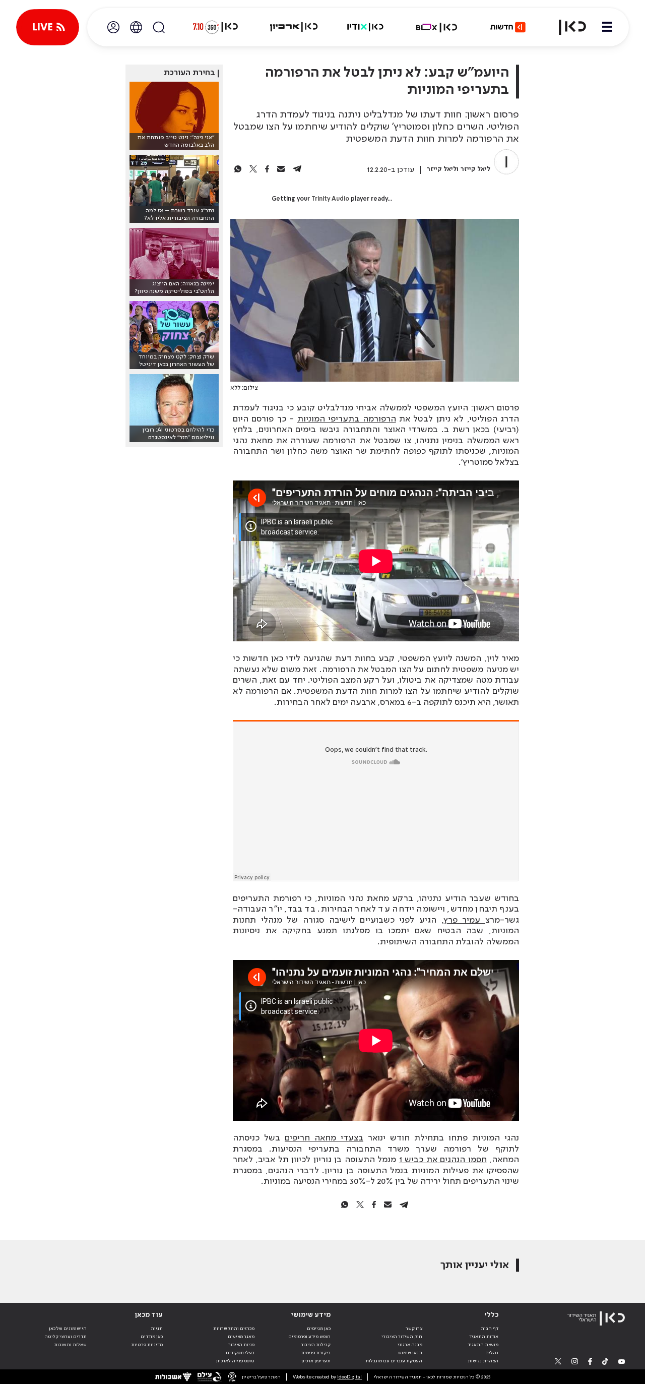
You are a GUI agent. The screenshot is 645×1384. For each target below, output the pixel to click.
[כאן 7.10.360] (215, 27)
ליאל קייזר (475, 169)
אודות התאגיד (483, 1336)
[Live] (47, 27)
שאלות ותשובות (70, 1344)
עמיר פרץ (464, 920)
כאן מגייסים (319, 1328)
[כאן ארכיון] (294, 27)
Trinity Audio (330, 199)
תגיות (157, 1328)
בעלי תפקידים (240, 1352)
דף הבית (489, 1328)
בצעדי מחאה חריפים (324, 1137)
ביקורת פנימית (316, 1352)
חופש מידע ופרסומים (309, 1336)
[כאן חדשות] (508, 27)
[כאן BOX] (437, 27)
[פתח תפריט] (607, 27)
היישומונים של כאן (68, 1328)
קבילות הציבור (316, 1344)
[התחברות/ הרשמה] (113, 27)
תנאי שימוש (410, 1352)
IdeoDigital (349, 1376)
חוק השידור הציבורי (401, 1336)
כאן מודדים (152, 1336)
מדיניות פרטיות (147, 1344)
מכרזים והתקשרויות (233, 1328)
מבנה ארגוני (410, 1344)
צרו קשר (414, 1328)
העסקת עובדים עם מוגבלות (393, 1360)
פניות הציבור (241, 1344)
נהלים (491, 1352)
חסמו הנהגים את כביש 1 (443, 1159)
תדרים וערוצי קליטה (65, 1336)
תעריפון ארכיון (316, 1360)
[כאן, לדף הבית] (566, 27)
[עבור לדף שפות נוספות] (136, 27)
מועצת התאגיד (483, 1344)
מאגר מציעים (241, 1336)
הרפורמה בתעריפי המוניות (346, 419)
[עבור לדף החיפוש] (159, 27)
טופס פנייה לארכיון (235, 1360)
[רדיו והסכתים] (365, 27)
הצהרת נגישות (483, 1360)
